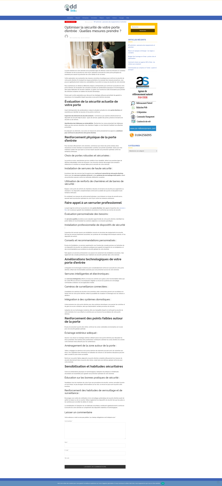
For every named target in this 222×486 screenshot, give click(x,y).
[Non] (220, 483)
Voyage (121, 18)
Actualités (70, 18)
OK (163, 483)
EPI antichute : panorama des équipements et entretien (110, 22)
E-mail (67, 450)
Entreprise (86, 18)
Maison (102, 18)
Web (127, 18)
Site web (67, 458)
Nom (66, 442)
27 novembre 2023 (75, 37)
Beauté (78, 18)
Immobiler (94, 18)
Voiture (114, 18)
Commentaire (69, 421)
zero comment (85, 37)
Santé (108, 18)
